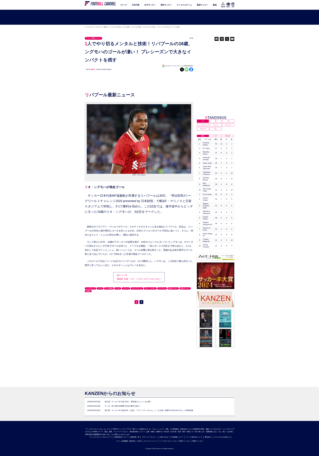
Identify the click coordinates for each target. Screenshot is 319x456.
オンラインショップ (151, 441)
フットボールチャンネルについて (100, 437)
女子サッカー (150, 5)
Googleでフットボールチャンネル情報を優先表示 (179, 65)
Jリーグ (123, 5)
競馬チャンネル (197, 441)
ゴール (100, 288)
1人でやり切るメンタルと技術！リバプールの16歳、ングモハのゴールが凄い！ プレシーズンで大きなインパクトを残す (146, 27)
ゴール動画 (109, 288)
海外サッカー (166, 5)
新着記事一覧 (134, 437)
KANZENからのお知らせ (110, 393)
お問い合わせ (164, 437)
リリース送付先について (194, 437)
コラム (118, 288)
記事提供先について (121, 437)
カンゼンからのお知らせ (221, 437)
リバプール (162, 288)
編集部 (93, 69)
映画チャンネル (184, 441)
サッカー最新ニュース (105, 27)
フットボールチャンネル (91, 27)
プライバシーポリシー (149, 437)
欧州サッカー (173, 288)
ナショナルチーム (184, 5)
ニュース (126, 288)
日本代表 (135, 5)
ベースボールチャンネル (168, 441)
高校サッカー (202, 5)
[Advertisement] (159, 17)
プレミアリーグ (137, 288)
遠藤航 (88, 291)
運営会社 (208, 437)
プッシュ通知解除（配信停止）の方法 (129, 441)
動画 (215, 5)
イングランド (90, 288)
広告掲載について (177, 437)
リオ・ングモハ (150, 288)
